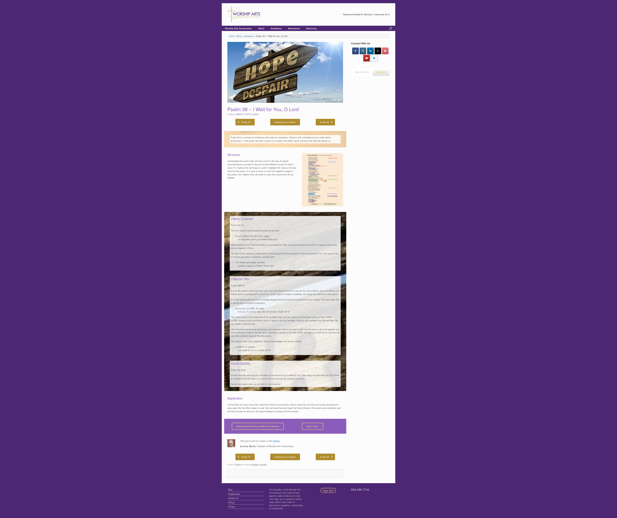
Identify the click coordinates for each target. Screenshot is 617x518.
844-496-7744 (360, 489)
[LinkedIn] (370, 51)
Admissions (294, 28)
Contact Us (233, 498)
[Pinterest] (385, 51)
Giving (231, 502)
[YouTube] (366, 58)
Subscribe (381, 71)
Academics (276, 28)
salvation (263, 464)
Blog (239, 36)
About (261, 28)
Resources (311, 28)
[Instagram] (363, 51)
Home (231, 36)
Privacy (231, 506)
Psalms (276, 440)
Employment (234, 493)
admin (256, 114)
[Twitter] (378, 51)
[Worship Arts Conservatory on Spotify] (374, 58)
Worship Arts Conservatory (238, 28)
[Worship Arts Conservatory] (244, 14)
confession (248, 36)
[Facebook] (355, 51)
